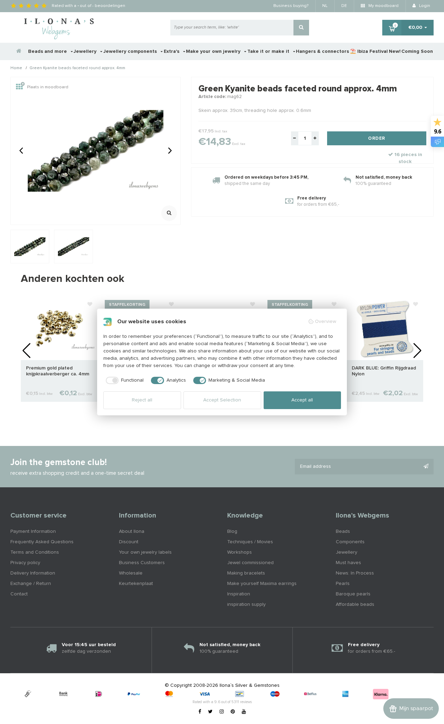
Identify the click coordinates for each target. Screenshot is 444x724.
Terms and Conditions (34, 552)
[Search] (301, 27)
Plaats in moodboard (47, 87)
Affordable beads (355, 604)
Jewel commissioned (250, 562)
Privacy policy (25, 562)
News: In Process (355, 573)
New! (395, 51)
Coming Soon (417, 51)
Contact (19, 594)
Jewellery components (130, 51)
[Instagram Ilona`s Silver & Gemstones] (222, 711)
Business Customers (142, 562)
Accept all (302, 400)
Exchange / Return (30, 583)
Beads (343, 531)
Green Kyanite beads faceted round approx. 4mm (77, 68)
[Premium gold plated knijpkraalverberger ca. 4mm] (59, 328)
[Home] (19, 51)
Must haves (348, 562)
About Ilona (131, 531)
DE (344, 6)
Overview (325, 321)
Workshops (239, 552)
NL (324, 6)
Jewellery (86, 51)
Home (16, 68)
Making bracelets (246, 573)
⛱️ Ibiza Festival (369, 51)
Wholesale (131, 573)
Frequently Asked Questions (42, 541)
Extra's (172, 51)
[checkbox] (123, 380)
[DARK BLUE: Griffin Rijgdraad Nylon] (385, 328)
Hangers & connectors (322, 51)
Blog (232, 531)
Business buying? (290, 6)
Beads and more (48, 51)
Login (424, 6)
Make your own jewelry (214, 51)
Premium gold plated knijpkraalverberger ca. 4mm (57, 371)
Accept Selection (222, 400)
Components (350, 541)
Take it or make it (269, 51)
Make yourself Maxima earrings (262, 583)
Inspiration (238, 594)
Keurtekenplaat (136, 583)
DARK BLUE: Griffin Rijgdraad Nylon (384, 371)
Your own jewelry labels (145, 552)
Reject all (142, 400)
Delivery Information (32, 573)
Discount (128, 541)
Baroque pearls (353, 594)
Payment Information (33, 531)
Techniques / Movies (250, 541)
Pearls (343, 583)
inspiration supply (246, 604)
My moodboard (383, 6)
